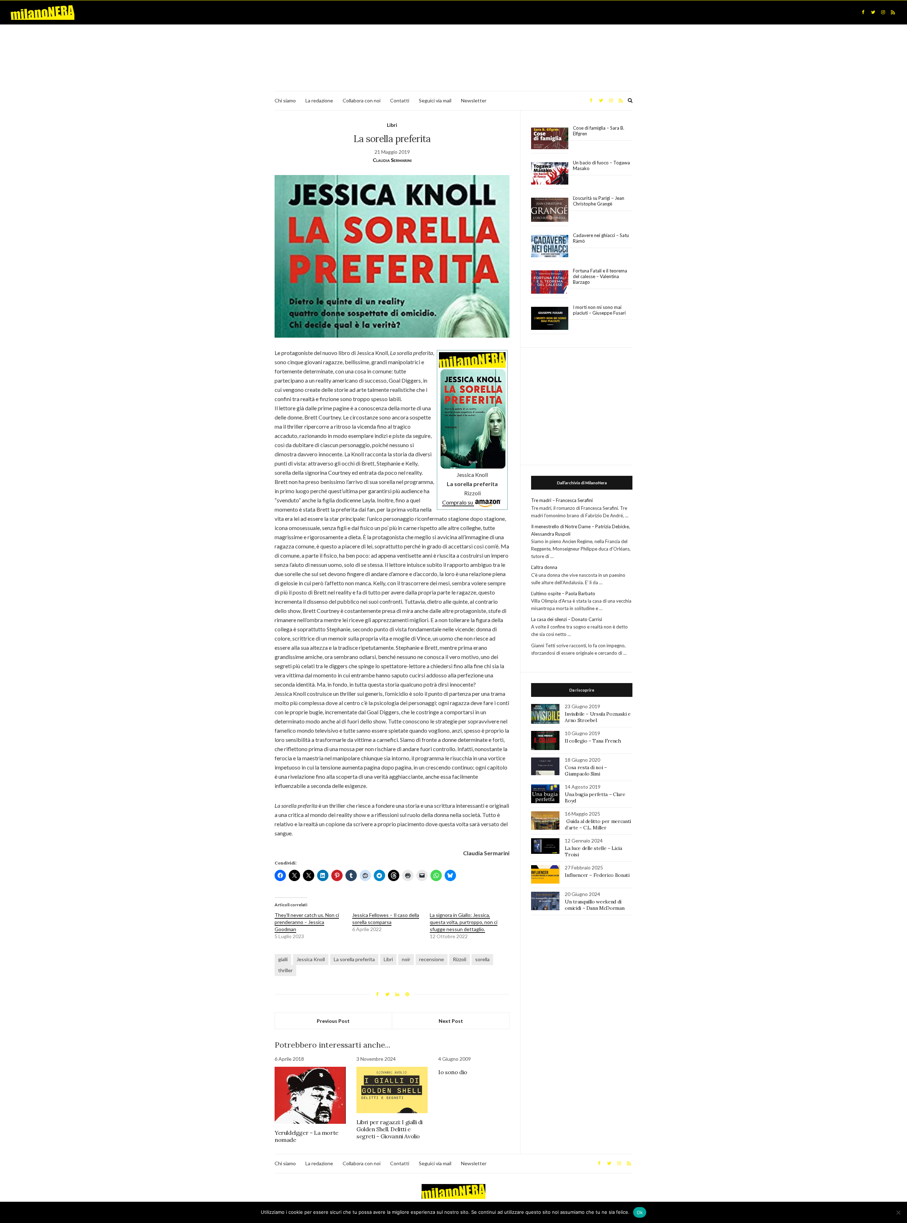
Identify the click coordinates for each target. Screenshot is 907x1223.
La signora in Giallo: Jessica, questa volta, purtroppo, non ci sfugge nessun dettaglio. (463, 922)
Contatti (399, 100)
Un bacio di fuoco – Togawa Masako (601, 165)
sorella (482, 959)
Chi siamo (285, 100)
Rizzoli (459, 959)
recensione (431, 959)
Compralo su (458, 502)
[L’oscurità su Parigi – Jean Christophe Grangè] (549, 210)
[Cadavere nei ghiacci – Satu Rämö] (549, 246)
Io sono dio (452, 1072)
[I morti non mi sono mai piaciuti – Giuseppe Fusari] (549, 318)
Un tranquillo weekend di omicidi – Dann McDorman (594, 904)
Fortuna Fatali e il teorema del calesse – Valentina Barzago (600, 276)
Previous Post (333, 1021)
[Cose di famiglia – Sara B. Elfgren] (549, 138)
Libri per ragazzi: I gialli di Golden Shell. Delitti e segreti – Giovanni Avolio (389, 1129)
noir (406, 959)
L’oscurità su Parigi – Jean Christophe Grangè (598, 201)
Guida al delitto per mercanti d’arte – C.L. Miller (598, 824)
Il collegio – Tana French (593, 741)
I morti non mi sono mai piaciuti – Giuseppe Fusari (599, 310)
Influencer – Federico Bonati (597, 875)
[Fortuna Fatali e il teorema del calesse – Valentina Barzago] (549, 282)
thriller (285, 970)
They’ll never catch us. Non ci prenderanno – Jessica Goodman (307, 922)
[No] (898, 1212)
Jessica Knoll (311, 959)
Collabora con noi (362, 100)
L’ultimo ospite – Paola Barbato (563, 593)
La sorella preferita (354, 959)
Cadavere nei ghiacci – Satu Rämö (601, 238)
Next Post (451, 1021)
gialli (283, 959)
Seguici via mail (435, 100)
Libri (392, 125)
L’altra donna (544, 567)
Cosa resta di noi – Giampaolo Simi (586, 770)
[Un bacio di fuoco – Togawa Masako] (549, 173)
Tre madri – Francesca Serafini (562, 500)
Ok (640, 1212)
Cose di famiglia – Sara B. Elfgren (598, 130)
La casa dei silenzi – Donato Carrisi (566, 619)
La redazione (319, 100)
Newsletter (473, 100)
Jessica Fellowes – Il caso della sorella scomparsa (385, 918)
